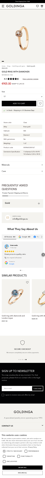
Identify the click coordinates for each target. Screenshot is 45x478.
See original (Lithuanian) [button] (14, 258)
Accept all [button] (22, 467)
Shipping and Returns (21, 193)
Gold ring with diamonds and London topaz (13, 317)
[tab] (22, 165)
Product (4, 193)
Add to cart (19, 103)
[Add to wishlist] (40, 103)
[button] (1, 254)
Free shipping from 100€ (22, 1)
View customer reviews (30, 79)
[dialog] (22, 455)
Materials (6, 165)
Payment (11, 193)
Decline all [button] (22, 473)
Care (4, 171)
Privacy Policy (32, 447)
